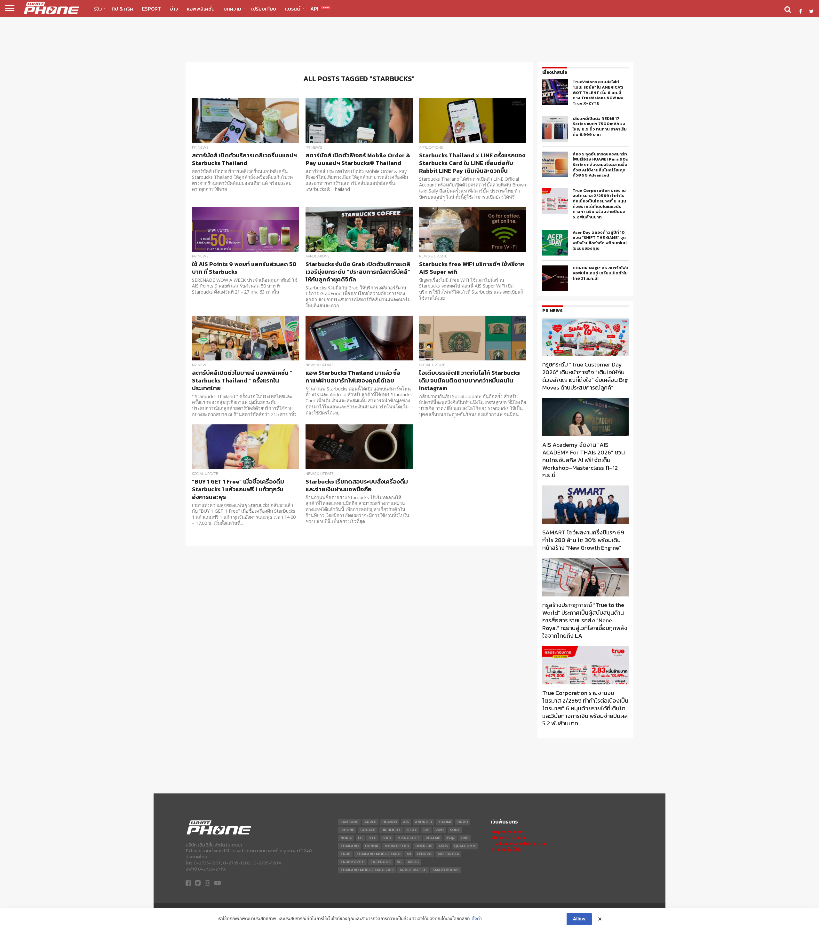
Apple (370, 822)
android (423, 822)
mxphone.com (507, 832)
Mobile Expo (397, 846)
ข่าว (174, 8)
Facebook (380, 862)
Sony (455, 830)
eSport (151, 8)
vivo (439, 830)
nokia (346, 838)
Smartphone (445, 870)
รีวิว (98, 8)
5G (399, 862)
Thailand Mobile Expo (378, 854)
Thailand (349, 846)
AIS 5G (413, 862)
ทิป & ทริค (122, 8)
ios (426, 830)
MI (409, 854)
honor (371, 846)
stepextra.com (508, 837)
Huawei (389, 822)
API (319, 8)
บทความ (232, 8)
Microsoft (408, 838)
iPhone (347, 830)
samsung (349, 822)
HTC (372, 838)
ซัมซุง (450, 838)
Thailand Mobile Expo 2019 (367, 870)
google (367, 830)
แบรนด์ (292, 8)
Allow (579, 919)
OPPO (462, 822)
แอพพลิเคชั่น (201, 8)
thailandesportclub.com (519, 843)
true (345, 854)
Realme (432, 838)
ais (406, 822)
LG (360, 838)
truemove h (352, 862)
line (464, 838)
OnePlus (423, 846)
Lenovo (424, 854)
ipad (386, 838)
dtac (412, 830)
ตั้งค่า (477, 919)
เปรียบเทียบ (263, 8)
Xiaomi (444, 822)
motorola (448, 854)
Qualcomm (465, 846)
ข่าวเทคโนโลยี (506, 850)
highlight (391, 830)
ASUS (443, 846)
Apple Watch (413, 870)
